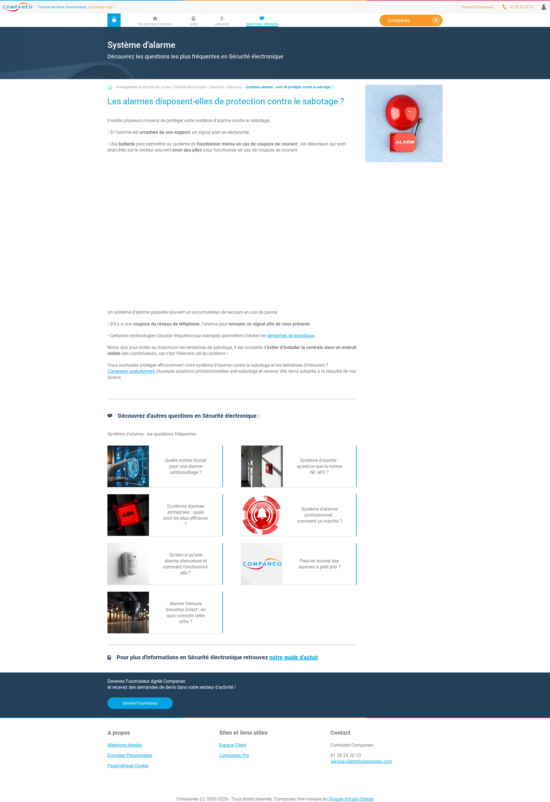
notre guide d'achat (293, 657)
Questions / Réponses (225, 87)
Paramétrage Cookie (127, 765)
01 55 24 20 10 (346, 755)
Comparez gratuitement (131, 371)
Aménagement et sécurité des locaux (143, 87)
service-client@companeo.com (361, 761)
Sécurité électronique (190, 87)
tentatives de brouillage (290, 335)
